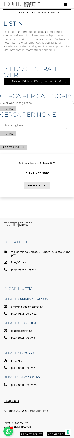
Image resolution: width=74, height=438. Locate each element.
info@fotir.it (11, 401)
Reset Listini (13, 147)
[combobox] (37, 101)
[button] (65, 4)
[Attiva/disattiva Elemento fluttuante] (8, 431)
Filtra (8, 108)
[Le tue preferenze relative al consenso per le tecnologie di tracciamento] (68, 432)
